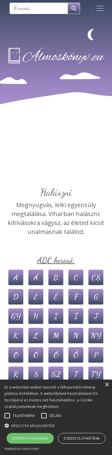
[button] (56, 425)
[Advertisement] (56, 154)
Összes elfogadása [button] (30, 438)
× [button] (107, 385)
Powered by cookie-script (21, 449)
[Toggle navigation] (100, 8)
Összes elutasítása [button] (81, 438)
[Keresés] (73, 8)
